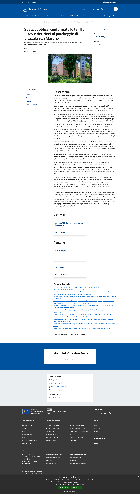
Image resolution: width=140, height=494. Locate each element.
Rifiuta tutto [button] (76, 487)
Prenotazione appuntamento (54, 455)
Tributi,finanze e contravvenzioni (79, 431)
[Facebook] (89, 9)
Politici (24, 437)
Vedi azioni (105, 30)
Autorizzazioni (74, 440)
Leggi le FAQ (49, 460)
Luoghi (96, 443)
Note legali (73, 460)
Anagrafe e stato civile (52, 426)
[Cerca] (116, 9)
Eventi (96, 446)
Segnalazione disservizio (53, 457)
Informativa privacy (75, 457)
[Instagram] (101, 9)
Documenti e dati (27, 443)
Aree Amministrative (28, 428)
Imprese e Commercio (52, 434)
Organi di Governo (27, 426)
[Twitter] (93, 9)
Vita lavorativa (50, 431)
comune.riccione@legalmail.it (33, 472)
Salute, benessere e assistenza (78, 437)
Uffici (23, 431)
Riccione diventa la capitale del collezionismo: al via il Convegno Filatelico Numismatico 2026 (81, 328)
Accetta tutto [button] (64, 487)
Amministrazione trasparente (78, 455)
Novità (32, 22)
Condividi (97, 30)
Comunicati (39, 22)
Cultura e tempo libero (52, 428)
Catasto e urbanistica (52, 437)
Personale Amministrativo (29, 440)
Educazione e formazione (77, 425)
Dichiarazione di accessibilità (78, 463)
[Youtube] (97, 9)
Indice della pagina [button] (31, 89)
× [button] (138, 476)
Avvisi (96, 431)
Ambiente (73, 434)
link (85, 484)
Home (26, 22)
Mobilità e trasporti (51, 440)
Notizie (96, 426)
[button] (70, 491)
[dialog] (70, 484)
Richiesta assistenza (52, 463)
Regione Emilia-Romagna (29, 2)
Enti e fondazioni (27, 434)
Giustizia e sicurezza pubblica (78, 428)
